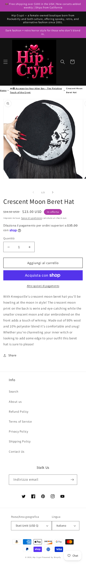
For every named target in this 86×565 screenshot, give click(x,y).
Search (14, 391)
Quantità (9, 238)
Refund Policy (18, 412)
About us (15, 402)
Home (3, 90)
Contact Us (16, 452)
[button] (5, 62)
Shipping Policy (20, 441)
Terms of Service (20, 421)
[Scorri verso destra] (53, 192)
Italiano (61, 525)
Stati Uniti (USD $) (27, 525)
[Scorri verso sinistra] (33, 192)
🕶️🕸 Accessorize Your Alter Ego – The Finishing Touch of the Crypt (36, 90)
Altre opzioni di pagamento (43, 285)
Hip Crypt (37, 557)
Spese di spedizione (31, 218)
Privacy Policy (18, 431)
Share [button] (12, 355)
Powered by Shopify (51, 557)
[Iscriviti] (72, 479)
